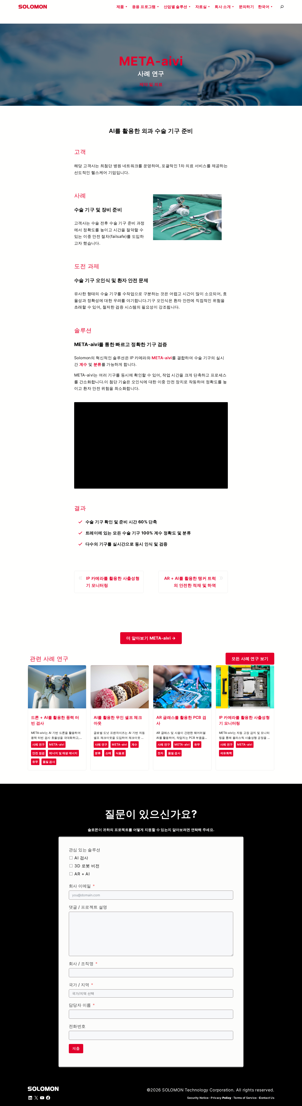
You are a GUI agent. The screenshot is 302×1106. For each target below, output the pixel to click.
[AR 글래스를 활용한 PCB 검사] (182, 668)
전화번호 (77, 1026)
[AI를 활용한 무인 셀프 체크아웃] (120, 668)
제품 (120, 7)
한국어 (263, 7)
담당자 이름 (80, 1005)
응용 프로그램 (144, 7)
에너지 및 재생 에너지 (63, 753)
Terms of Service (245, 1097)
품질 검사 (49, 761)
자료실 (201, 7)
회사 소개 (223, 7)
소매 (108, 753)
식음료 (120, 753)
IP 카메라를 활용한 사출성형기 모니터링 (112, 582)
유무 (35, 761)
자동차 (241, 760)
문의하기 (246, 7)
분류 (97, 364)
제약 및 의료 (151, 84)
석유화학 (226, 753)
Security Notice (198, 1097)
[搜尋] (282, 6)
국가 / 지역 (79, 984)
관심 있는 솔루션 (84, 849)
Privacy (221, 1097)
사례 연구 (38, 744)
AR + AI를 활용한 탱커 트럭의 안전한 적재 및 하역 (190, 582)
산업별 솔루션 (175, 7)
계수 (83, 364)
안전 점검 (38, 753)
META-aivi (162, 357)
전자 (161, 753)
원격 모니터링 (228, 760)
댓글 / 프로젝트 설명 (88, 907)
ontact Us (266, 1097)
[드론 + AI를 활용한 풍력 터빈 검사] (57, 668)
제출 (76, 1048)
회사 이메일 (80, 886)
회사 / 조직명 (81, 963)
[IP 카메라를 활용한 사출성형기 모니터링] (245, 668)
